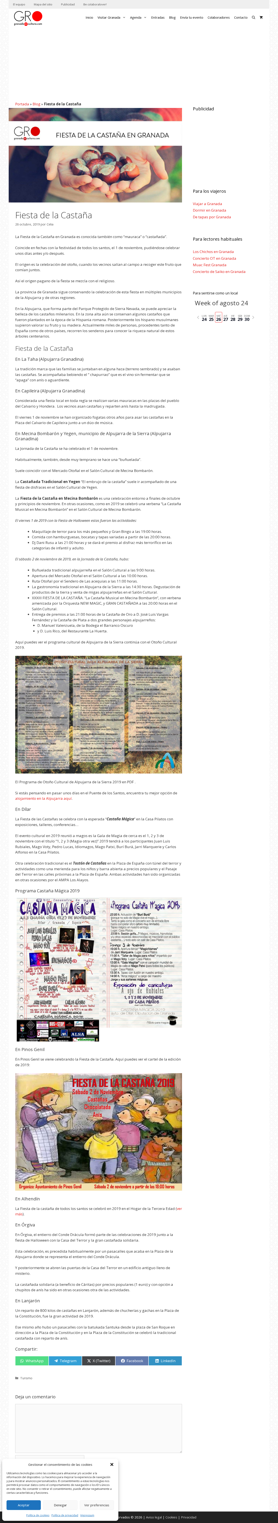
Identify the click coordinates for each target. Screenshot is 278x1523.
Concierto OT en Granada (214, 258)
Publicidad (68, 4)
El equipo (19, 4)
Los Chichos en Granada (213, 251)
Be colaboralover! (95, 4)
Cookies (171, 1517)
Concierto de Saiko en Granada (219, 271)
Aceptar (24, 1505)
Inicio (89, 17)
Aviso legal (154, 1517)
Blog (172, 17)
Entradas (158, 17)
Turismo (26, 1378)
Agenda (135, 17)
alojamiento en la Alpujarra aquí (43, 798)
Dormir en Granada (209, 210)
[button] (112, 1464)
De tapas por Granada (212, 216)
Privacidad (188, 1517)
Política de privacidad (64, 1515)
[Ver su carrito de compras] (261, 17)
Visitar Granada (109, 17)
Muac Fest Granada (210, 264)
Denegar (60, 1505)
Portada (22, 103)
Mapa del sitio (43, 4)
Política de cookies (37, 1515)
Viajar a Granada (207, 203)
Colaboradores (219, 17)
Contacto (241, 17)
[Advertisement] (139, 61)
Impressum (87, 1515)
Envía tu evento (191, 17)
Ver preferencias (96, 1505)
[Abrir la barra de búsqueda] (253, 17)
